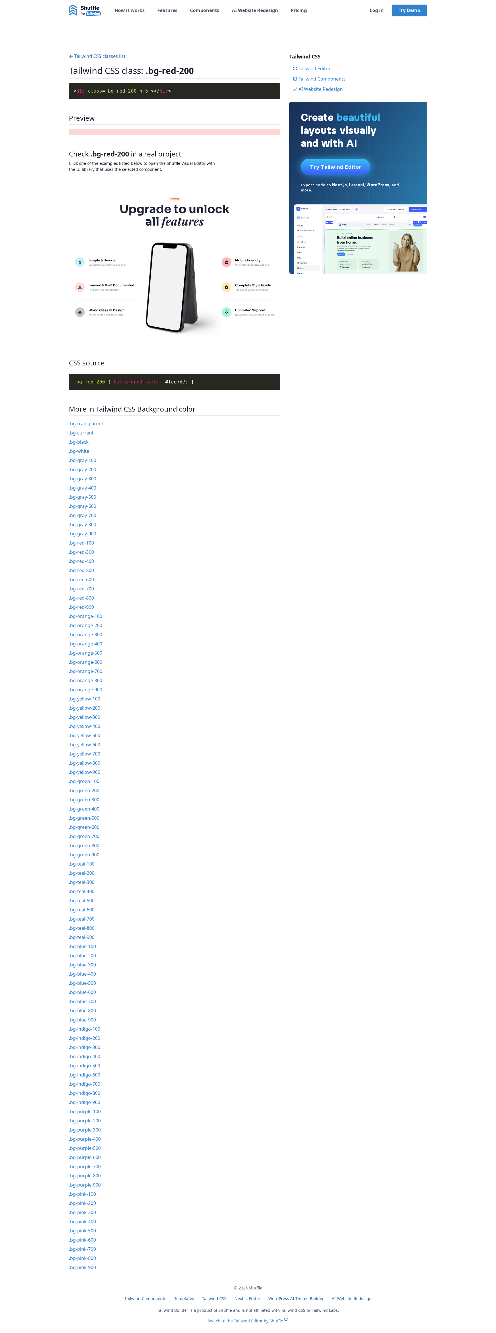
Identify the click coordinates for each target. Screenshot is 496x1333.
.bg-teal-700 (81, 919)
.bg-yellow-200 (84, 708)
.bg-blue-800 (82, 1010)
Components (204, 10)
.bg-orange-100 (85, 616)
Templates (184, 1298)
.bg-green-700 (84, 836)
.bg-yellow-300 (84, 717)
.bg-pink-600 (82, 1240)
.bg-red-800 (81, 598)
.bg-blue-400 (82, 974)
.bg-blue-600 (82, 992)
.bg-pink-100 (82, 1194)
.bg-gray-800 (82, 524)
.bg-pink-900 (82, 1267)
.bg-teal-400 (81, 891)
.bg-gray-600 (82, 506)
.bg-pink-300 (82, 1212)
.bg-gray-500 (82, 497)
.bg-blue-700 (82, 1001)
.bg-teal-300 (81, 882)
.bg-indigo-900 (84, 1102)
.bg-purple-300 (85, 1130)
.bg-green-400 (84, 809)
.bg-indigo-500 (84, 1065)
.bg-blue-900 (82, 1020)
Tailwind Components (322, 79)
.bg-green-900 (84, 855)
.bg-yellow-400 (84, 726)
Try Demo (409, 10)
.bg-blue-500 (82, 983)
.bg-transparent (86, 423)
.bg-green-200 (84, 790)
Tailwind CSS (214, 1298)
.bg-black (79, 442)
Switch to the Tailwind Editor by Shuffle (245, 1321)
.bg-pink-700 (82, 1249)
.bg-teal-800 (81, 928)
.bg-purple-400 (85, 1139)
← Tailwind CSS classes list (97, 56)
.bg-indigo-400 (84, 1056)
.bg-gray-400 (82, 488)
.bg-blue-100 (82, 946)
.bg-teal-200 (81, 873)
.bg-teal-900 (81, 937)
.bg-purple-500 (85, 1148)
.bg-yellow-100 (84, 699)
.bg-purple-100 (85, 1111)
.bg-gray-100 (82, 460)
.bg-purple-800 (85, 1176)
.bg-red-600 (81, 579)
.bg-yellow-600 (84, 744)
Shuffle (255, 1288)
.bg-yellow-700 (84, 754)
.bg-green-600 (84, 827)
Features (167, 10)
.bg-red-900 (81, 607)
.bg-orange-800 (85, 680)
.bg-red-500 (81, 570)
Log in (377, 10)
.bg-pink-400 (82, 1221)
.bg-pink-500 (82, 1231)
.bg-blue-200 (82, 955)
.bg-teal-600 (81, 910)
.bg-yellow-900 (84, 772)
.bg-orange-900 (85, 689)
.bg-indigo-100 (84, 1029)
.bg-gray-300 (82, 478)
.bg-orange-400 (85, 644)
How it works (130, 10)
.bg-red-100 (81, 543)
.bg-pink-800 (82, 1258)
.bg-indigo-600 (84, 1075)
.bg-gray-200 (82, 469)
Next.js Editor (247, 1298)
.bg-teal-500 (81, 900)
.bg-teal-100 (81, 864)
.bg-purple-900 (85, 1185)
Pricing (299, 10)
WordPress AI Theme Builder (296, 1298)
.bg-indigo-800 (84, 1093)
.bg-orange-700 (85, 671)
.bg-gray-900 (82, 534)
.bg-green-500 (84, 818)
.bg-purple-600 (85, 1157)
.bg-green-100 (84, 781)
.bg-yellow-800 (84, 763)
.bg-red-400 (81, 561)
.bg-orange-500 (85, 653)
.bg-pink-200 (82, 1203)
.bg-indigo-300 (84, 1047)
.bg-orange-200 (85, 625)
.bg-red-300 (81, 552)
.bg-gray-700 (82, 515)
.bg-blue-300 (82, 965)
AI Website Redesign (255, 10)
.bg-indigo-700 (84, 1084)
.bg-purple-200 (85, 1120)
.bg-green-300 (84, 799)
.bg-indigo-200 (84, 1038)
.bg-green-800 (84, 845)
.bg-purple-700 (85, 1166)
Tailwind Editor (315, 68)
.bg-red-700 (81, 589)
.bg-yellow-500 (84, 735)
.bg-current (81, 433)
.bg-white (79, 451)
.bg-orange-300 (85, 634)
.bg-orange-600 (85, 662)
